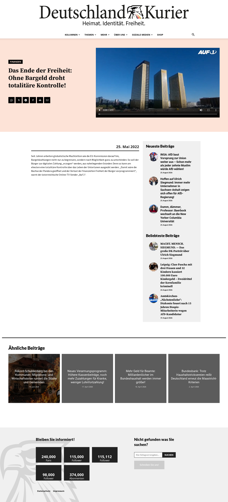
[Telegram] (26, 100)
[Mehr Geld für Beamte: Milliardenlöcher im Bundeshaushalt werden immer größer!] (140, 378)
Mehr (104, 34)
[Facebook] (33, 100)
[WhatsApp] (11, 100)
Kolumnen (71, 34)
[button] (193, 35)
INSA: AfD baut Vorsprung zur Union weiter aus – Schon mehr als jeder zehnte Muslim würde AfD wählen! (175, 162)
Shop (160, 34)
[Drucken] (40, 100)
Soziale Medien (141, 34)
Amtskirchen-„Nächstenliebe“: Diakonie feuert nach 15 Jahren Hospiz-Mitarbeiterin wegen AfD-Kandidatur (175, 305)
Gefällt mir (48, 448)
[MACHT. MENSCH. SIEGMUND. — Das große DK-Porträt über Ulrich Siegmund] (153, 246)
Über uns (119, 34)
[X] (19, 100)
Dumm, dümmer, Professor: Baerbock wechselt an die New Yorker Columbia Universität (173, 214)
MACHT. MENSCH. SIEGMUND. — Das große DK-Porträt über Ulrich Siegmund (174, 249)
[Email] (47, 100)
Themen (89, 34)
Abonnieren (77, 466)
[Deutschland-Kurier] (114, 15)
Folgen (76, 448)
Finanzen (15, 61)
